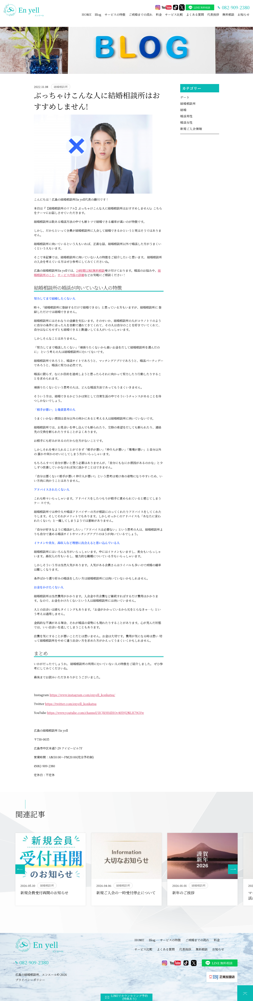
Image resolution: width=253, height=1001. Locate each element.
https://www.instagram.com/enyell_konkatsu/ (82, 695)
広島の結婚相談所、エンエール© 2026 (41, 974)
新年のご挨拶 (183, 892)
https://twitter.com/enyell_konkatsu (70, 704)
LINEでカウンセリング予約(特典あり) (129, 997)
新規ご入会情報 (191, 129)
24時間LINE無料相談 (90, 270)
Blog (98, 14)
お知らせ (243, 14)
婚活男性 (186, 116)
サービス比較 (174, 14)
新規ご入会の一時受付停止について (126, 892)
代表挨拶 (213, 14)
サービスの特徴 (115, 14)
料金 (159, 14)
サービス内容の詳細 (71, 275)
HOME (86, 14)
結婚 (183, 110)
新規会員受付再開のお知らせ (44, 892)
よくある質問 (195, 14)
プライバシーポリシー (30, 980)
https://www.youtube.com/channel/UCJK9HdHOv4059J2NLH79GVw (95, 713)
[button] (233, 869)
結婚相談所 (188, 103)
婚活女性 (186, 122)
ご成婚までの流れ (140, 14)
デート (184, 97)
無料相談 (228, 14)
